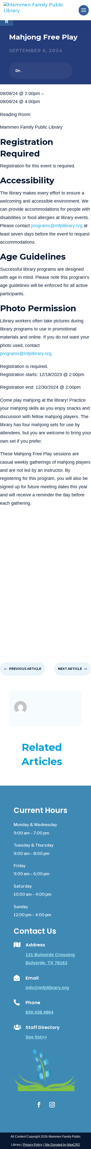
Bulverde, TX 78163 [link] (46, 962)
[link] (42, 10)
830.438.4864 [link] (39, 1012)
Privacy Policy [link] (32, 1144)
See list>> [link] (36, 1037)
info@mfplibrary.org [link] (47, 987)
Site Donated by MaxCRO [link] (62, 1144)
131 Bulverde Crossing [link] (50, 954)
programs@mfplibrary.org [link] (56, 225)
